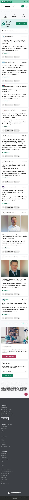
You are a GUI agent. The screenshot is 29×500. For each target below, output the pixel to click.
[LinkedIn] (3, 484)
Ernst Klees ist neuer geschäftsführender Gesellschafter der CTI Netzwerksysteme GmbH (14, 115)
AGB (2, 468)
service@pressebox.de (23, 390)
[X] (6, 484)
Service (2, 432)
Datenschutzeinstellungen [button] (7, 471)
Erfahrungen (4, 428)
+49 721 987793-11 (6, 411)
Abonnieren (22, 23)
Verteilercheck (4, 479)
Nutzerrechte (4, 475)
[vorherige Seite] (2, 323)
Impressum (3, 477)
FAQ (2, 430)
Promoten (3, 442)
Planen (2, 439)
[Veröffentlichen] (26, 394)
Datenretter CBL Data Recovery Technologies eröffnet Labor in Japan (12, 192)
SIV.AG (7, 299)
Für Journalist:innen (5, 446)
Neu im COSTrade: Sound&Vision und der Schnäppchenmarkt (13, 66)
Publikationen (4, 457)
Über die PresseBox (6, 424)
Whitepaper (3, 453)
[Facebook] (1, 484)
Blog (2, 461)
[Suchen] (22, 6)
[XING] (8, 484)
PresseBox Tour (7, 1)
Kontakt (5, 418)
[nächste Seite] (27, 323)
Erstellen (3, 440)
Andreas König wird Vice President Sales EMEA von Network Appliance (14, 280)
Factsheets (3, 455)
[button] (3, 57)
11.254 (23, 323)
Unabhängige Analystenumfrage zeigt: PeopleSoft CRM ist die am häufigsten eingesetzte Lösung (13, 141)
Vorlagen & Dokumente (6, 459)
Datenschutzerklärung (6, 469)
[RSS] (4, 484)
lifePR (2, 481)
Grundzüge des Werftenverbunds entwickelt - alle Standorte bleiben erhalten (14, 41)
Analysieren (3, 444)
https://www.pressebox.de (8, 415)
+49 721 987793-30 (6, 409)
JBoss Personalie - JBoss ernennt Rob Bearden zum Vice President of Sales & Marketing (14, 236)
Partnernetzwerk (4, 426)
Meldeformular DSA (5, 473)
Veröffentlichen (9, 356)
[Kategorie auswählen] (2, 25)
